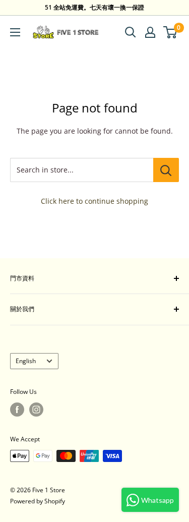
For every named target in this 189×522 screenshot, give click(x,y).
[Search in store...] (166, 170)
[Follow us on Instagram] (36, 409)
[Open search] (130, 32)
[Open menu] (15, 32)
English (26, 361)
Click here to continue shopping (94, 201)
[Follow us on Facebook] (17, 409)
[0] (170, 32)
